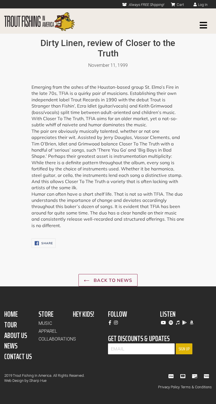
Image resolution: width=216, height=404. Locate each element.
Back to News (112, 280)
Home (11, 314)
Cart (180, 5)
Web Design (14, 380)
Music (45, 323)
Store (46, 314)
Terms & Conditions (196, 387)
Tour (10, 325)
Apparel (48, 331)
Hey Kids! (83, 314)
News (10, 346)
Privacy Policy (169, 387)
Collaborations (57, 339)
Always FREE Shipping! (146, 5)
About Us (15, 335)
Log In (203, 5)
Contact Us (18, 356)
